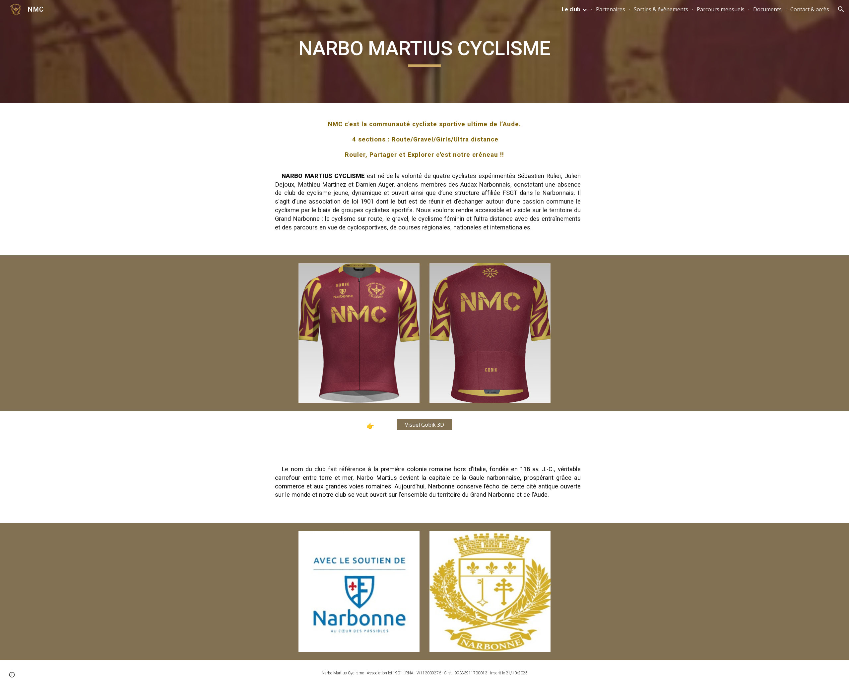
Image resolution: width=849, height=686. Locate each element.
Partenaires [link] (610, 9)
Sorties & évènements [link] (661, 9)
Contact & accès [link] (809, 9)
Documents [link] (767, 9)
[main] (424, 51)
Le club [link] (571, 9)
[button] (841, 9)
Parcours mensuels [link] (721, 9)
